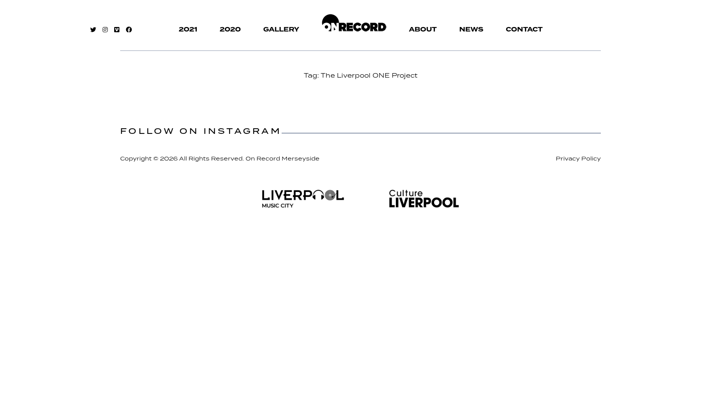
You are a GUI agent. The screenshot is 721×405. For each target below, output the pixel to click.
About (423, 29)
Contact (524, 29)
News (471, 29)
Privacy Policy (578, 158)
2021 (188, 29)
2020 (230, 29)
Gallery (281, 29)
